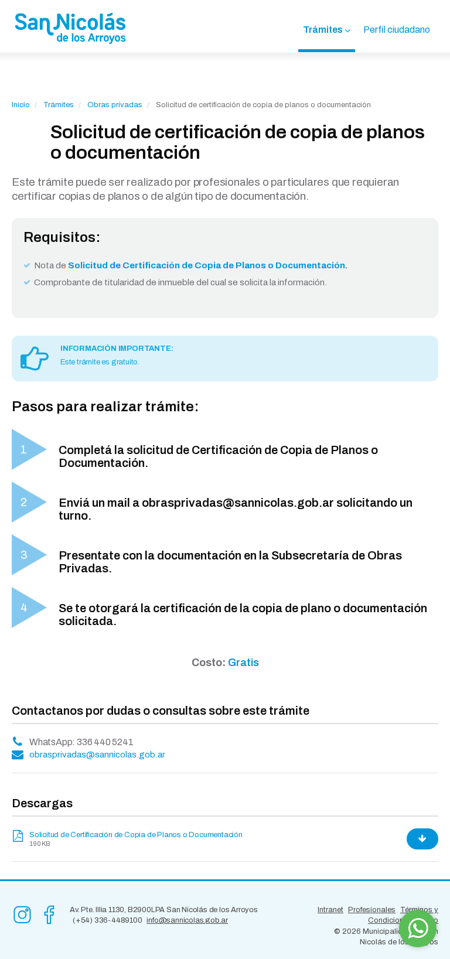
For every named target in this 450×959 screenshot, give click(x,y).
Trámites (323, 30)
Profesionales (372, 910)
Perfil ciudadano (396, 30)
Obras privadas (114, 105)
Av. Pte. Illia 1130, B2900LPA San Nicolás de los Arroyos (164, 910)
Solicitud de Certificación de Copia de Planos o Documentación (136, 835)
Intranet (330, 910)
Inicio (21, 105)
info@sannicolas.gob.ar (187, 920)
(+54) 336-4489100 (107, 920)
